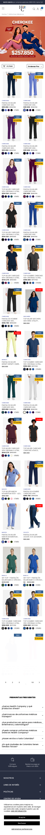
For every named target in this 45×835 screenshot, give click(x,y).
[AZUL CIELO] (6, 110)
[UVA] (9, 110)
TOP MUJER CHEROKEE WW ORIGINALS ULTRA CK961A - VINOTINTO (10, 449)
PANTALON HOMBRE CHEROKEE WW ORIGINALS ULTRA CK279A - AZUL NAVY (31, 492)
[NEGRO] (11, 110)
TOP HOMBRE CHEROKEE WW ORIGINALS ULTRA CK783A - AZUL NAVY (33, 363)
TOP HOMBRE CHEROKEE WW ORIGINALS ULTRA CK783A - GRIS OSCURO (11, 622)
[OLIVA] (9, 499)
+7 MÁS (16, 110)
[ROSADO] (11, 499)
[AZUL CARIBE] (11, 196)
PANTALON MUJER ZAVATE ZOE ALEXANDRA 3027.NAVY (32, 536)
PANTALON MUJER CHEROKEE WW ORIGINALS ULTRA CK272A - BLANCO (30, 406)
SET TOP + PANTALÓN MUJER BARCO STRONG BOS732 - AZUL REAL (32, 579)
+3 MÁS (16, 585)
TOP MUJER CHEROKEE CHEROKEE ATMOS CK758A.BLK (32, 449)
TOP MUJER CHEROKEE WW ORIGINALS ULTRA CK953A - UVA (10, 190)
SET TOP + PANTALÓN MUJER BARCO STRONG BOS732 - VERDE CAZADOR (11, 579)
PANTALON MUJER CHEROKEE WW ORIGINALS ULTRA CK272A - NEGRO (30, 147)
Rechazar (22, 823)
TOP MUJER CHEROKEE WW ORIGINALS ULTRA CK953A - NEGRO (10, 233)
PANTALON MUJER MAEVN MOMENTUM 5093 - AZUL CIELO (9, 535)
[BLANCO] (11, 283)
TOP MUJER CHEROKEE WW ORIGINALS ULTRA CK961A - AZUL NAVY (10, 276)
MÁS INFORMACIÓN (18, 811)
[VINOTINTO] (24, 196)
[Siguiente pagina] (39, 682)
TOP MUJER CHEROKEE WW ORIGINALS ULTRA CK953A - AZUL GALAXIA (11, 667)
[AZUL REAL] (24, 240)
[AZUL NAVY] (3, 110)
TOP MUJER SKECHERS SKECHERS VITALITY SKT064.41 (32, 320)
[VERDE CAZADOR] (3, 585)
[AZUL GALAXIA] (9, 196)
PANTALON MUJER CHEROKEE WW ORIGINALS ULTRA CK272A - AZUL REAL (31, 233)
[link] (22, 38)
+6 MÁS (16, 196)
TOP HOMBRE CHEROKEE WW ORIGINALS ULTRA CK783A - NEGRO (33, 276)
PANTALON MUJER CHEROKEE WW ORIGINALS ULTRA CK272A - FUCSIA (30, 667)
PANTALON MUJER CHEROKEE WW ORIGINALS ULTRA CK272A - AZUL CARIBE (11, 406)
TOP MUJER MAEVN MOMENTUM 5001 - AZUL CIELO (11, 492)
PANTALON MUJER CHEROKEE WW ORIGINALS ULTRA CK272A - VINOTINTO (31, 190)
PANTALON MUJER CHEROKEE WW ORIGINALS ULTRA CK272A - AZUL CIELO (31, 104)
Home (4, 14)
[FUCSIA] (24, 674)
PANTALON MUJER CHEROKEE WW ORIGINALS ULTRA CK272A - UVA (9, 147)
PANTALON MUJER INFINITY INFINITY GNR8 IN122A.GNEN (10, 363)
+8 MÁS (16, 283)
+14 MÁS (38, 283)
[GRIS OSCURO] (30, 283)
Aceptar (22, 817)
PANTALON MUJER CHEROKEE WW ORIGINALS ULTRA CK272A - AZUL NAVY (10, 104)
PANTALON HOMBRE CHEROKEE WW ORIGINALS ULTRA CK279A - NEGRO (9, 319)
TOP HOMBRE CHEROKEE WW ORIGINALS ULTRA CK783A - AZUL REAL (33, 622)
